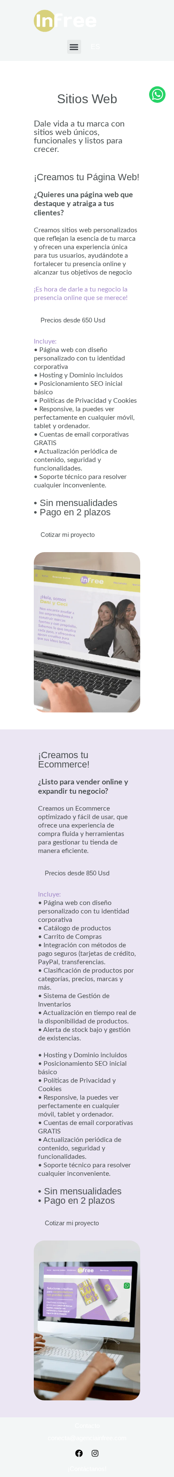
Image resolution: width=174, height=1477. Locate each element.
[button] (74, 47)
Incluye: (45, 341)
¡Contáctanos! (87, 1468)
